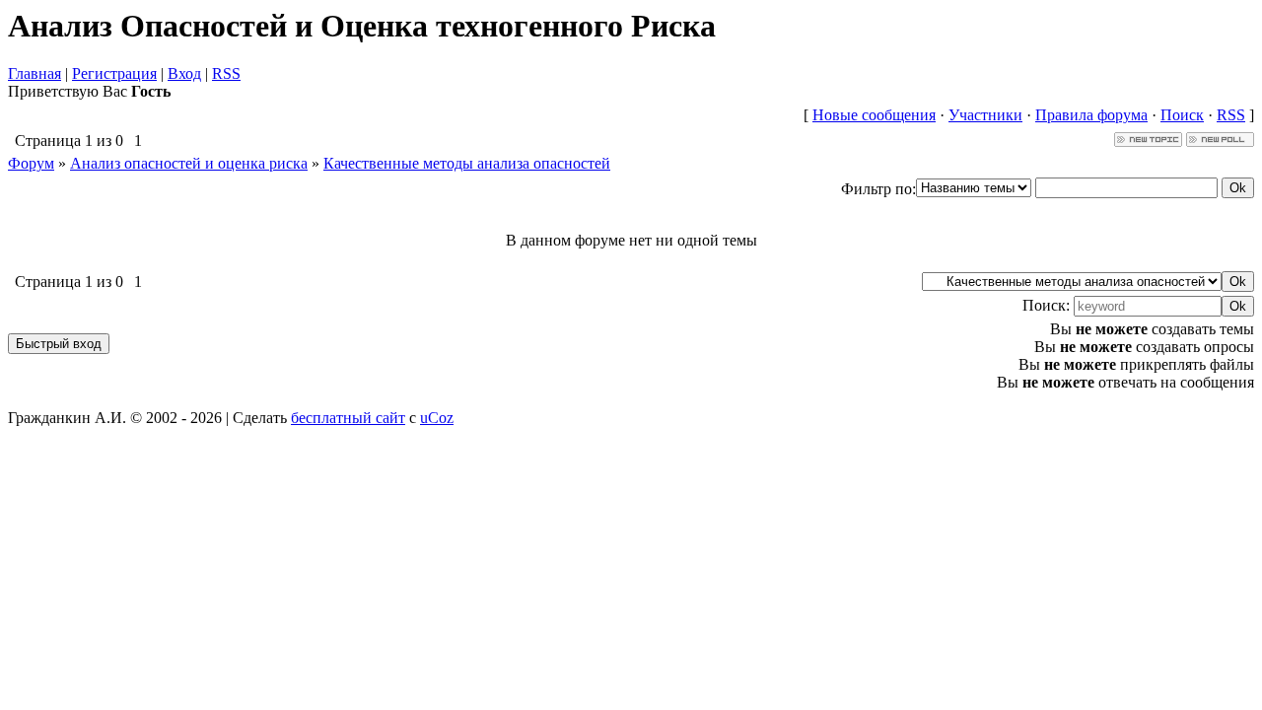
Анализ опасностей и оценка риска (189, 163)
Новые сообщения (874, 114)
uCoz (437, 417)
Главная (34, 73)
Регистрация (114, 73)
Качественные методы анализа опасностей (466, 163)
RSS (226, 73)
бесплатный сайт (348, 417)
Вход (184, 73)
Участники (985, 114)
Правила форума (1091, 114)
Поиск (1182, 114)
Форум (31, 163)
